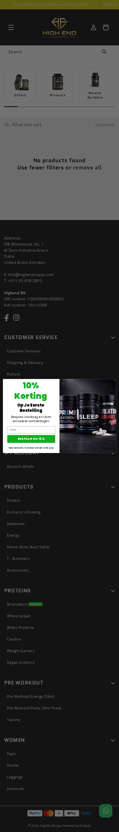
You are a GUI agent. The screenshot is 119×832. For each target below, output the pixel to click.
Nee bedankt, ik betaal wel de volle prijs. (31, 447)
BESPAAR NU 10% (31, 439)
